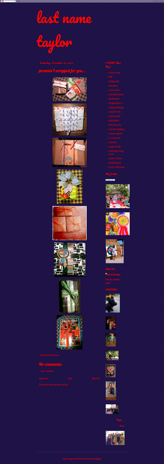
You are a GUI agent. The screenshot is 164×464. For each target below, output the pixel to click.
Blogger (98, 459)
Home (70, 378)
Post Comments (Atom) (58, 385)
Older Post (96, 378)
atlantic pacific (114, 116)
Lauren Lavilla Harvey (117, 167)
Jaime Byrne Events (116, 94)
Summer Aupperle (115, 134)
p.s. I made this (115, 138)
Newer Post (43, 378)
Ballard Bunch (114, 120)
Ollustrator (81, 459)
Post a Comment (47, 371)
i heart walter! (114, 90)
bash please (113, 86)
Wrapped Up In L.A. (116, 103)
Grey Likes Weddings (117, 129)
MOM (110, 77)
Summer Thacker (115, 158)
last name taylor (63, 29)
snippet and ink (115, 147)
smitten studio (114, 73)
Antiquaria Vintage (116, 107)
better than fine (115, 125)
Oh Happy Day (114, 81)
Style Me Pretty (115, 112)
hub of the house (113, 275)
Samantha (113, 142)
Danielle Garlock (115, 163)
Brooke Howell (114, 99)
